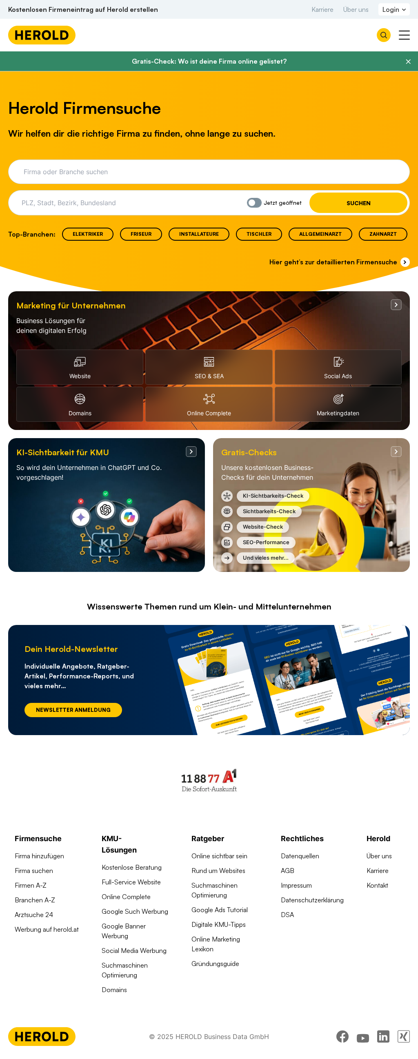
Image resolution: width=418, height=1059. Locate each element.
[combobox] (214, 172)
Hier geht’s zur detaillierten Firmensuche (333, 262)
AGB (287, 870)
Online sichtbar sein (219, 856)
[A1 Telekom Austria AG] (209, 780)
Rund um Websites (218, 870)
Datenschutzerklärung (312, 900)
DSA (287, 915)
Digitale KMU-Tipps (218, 924)
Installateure (199, 234)
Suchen (359, 202)
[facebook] (342, 1036)
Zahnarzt (383, 234)
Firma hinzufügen (39, 856)
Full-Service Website (131, 882)
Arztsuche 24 (34, 915)
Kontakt (377, 885)
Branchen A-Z (35, 900)
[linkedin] (383, 1036)
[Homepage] (42, 35)
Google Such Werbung (135, 911)
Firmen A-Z (31, 885)
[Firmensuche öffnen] (384, 35)
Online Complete (126, 897)
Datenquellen (300, 856)
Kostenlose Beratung (132, 867)
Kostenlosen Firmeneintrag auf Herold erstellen (83, 9)
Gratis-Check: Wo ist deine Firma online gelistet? (209, 61)
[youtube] (363, 1036)
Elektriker (88, 234)
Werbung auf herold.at (47, 929)
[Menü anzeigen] (404, 35)
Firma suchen (34, 870)
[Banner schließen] (408, 61)
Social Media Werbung (134, 950)
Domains (114, 990)
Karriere (322, 9)
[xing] (404, 1036)
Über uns (356, 9)
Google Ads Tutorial (219, 910)
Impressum (296, 885)
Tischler (259, 234)
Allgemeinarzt (320, 234)
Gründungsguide (215, 963)
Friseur (141, 234)
